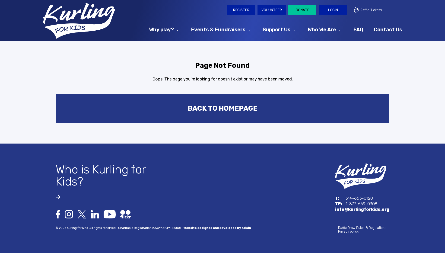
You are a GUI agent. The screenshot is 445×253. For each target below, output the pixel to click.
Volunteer (271, 10)
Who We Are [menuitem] (322, 29)
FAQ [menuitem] (358, 29)
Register (241, 10)
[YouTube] (110, 214)
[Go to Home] (360, 176)
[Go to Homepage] (79, 21)
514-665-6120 (354, 198)
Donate (302, 10)
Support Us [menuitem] (276, 29)
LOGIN (333, 10)
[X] (82, 214)
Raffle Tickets (371, 10)
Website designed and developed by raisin (217, 228)
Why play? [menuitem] (161, 29)
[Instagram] (69, 214)
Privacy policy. (348, 232)
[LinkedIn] (95, 214)
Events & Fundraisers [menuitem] (218, 29)
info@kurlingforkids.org (362, 209)
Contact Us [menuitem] (388, 29)
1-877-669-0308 (356, 203)
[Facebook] (58, 214)
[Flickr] (125, 214)
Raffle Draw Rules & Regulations (362, 228)
